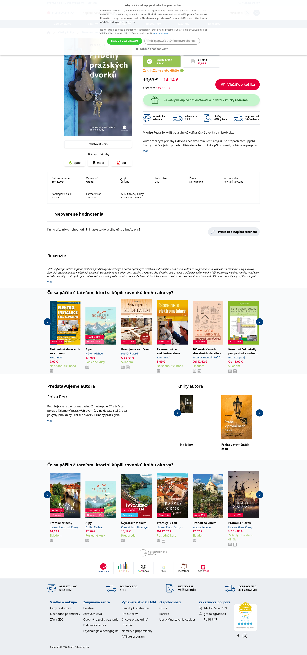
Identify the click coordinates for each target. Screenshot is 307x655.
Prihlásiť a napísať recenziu (237, 232)
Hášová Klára (57, 527)
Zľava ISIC (56, 619)
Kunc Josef (56, 357)
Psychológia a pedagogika (101, 631)
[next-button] (259, 322)
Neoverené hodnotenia (79, 214)
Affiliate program (133, 636)
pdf (124, 163)
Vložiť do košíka (241, 84)
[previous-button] (47, 322)
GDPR (163, 608)
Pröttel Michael (94, 353)
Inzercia (127, 625)
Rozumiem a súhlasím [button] (124, 40)
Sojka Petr (57, 397)
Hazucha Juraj (236, 357)
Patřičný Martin (130, 353)
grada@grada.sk (215, 614)
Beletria (88, 608)
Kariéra (164, 614)
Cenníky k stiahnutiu (135, 608)
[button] (153, 49)
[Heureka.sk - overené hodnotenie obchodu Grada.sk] (245, 616)
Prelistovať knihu (98, 144)
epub (77, 163)
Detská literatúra (94, 625)
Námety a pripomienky (137, 631)
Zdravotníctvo (92, 614)
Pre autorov (130, 614)
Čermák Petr (128, 527)
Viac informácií (160, 33)
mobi (100, 163)
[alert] (153, 27)
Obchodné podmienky (65, 614)
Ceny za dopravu (61, 608)
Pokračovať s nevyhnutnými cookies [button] (172, 40)
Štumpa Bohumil (202, 357)
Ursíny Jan (143, 527)
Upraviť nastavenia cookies (177, 619)
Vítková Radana (202, 527)
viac (145, 151)
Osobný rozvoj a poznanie (100, 619)
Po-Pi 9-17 (210, 619)
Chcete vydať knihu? (135, 619)
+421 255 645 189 (215, 608)
